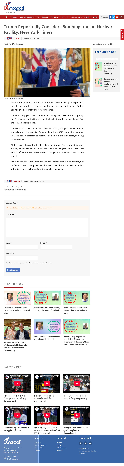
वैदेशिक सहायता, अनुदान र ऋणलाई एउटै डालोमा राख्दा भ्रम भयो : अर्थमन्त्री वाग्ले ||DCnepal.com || (47, 430)
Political (59, 442)
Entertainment (61, 448)
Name (8, 243)
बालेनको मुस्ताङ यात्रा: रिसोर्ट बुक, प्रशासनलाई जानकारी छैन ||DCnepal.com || (45, 398)
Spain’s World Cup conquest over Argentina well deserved (47, 338)
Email (43, 243)
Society (45, 17)
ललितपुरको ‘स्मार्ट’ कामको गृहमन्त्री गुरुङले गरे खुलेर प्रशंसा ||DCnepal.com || (75, 430)
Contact (37, 450)
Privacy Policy (39, 448)
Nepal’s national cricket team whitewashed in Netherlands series (75, 310)
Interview (55, 17)
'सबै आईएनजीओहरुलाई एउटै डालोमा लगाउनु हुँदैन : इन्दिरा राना (16, 429)
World (59, 445)
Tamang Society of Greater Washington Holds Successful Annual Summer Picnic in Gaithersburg (15, 346)
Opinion (65, 17)
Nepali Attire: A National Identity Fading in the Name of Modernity (47, 309)
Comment (11, 214)
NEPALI (95, 17)
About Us (38, 442)
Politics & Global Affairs (29, 17)
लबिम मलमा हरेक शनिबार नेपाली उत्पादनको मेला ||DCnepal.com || (75, 397)
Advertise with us (40, 445)
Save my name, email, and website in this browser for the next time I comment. (31, 263)
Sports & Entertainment (80, 17)
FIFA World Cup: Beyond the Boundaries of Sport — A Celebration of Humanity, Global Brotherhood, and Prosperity (76, 340)
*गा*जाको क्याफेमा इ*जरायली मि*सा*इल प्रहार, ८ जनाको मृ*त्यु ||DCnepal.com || (15, 398)
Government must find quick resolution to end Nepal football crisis (17, 310)
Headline (13, 17)
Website (10, 254)
